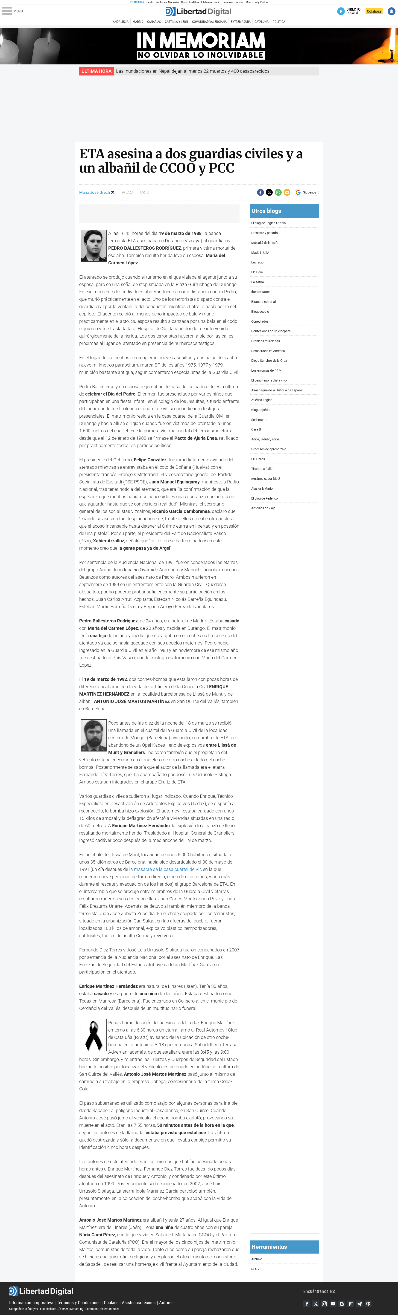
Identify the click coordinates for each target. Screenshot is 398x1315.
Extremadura (241, 21)
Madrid (138, 21)
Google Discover (341, 1304)
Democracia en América (268, 351)
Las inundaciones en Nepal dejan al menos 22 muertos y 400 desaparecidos (192, 71)
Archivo (256, 1259)
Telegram (359, 1304)
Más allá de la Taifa (264, 243)
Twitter (315, 1304)
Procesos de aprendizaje (268, 449)
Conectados (260, 322)
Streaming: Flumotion (84, 1309)
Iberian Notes (260, 292)
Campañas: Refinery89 (23, 1309)
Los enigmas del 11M (266, 371)
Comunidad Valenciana (209, 21)
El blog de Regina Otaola (268, 223)
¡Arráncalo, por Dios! (265, 479)
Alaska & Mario (262, 489)
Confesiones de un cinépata (271, 331)
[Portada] (198, 11)
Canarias (154, 21)
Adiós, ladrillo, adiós (265, 439)
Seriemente (259, 420)
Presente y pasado (264, 233)
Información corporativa (31, 1302)
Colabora (374, 11)
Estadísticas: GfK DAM (54, 1309)
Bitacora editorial (263, 302)
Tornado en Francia (232, 2)
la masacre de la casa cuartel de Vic (165, 869)
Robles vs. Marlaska (167, 2)
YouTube (333, 1304)
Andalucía (121, 21)
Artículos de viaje (263, 508)
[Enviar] (278, 192)
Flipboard (350, 1304)
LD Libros (258, 459)
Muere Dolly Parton (257, 2)
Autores (166, 1302)
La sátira (257, 282)
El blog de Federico (264, 498)
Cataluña (262, 21)
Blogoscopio (260, 312)
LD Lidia (257, 272)
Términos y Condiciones (78, 1302)
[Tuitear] (269, 192)
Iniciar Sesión (391, 11)
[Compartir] (260, 192)
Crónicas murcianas (265, 341)
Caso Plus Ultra (190, 2)
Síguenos (309, 192)
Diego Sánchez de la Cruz (269, 361)
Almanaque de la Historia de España (277, 390)
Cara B (256, 429)
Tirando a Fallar (262, 469)
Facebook (306, 1304)
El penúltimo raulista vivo (269, 380)
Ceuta (149, 2)
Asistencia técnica (139, 1302)
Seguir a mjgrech (113, 192)
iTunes (368, 1304)
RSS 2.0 (256, 1269)
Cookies (111, 1302)
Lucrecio (257, 262)
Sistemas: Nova (110, 1309)
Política (279, 21)
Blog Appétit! (260, 410)
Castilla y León (176, 21)
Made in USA (260, 253)
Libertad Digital (156, 1291)
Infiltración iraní (210, 2)
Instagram (324, 1304)
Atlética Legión (261, 400)
